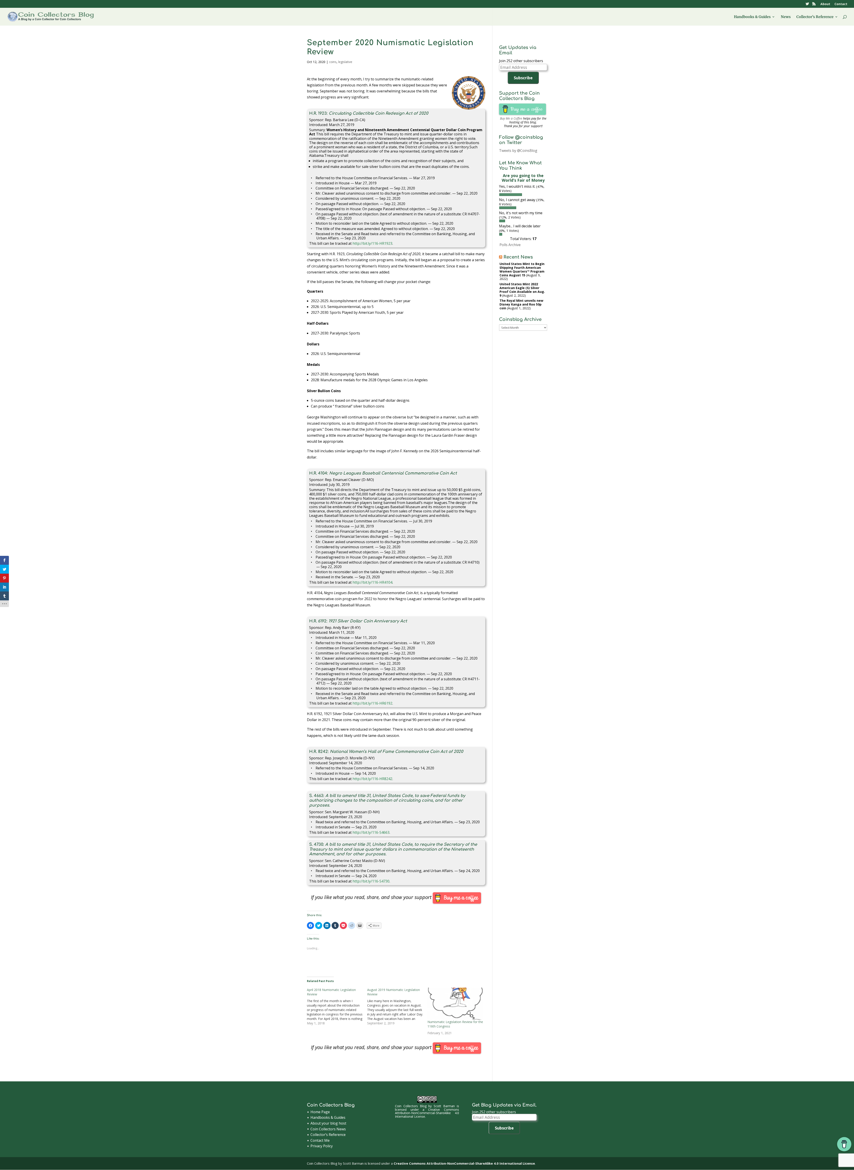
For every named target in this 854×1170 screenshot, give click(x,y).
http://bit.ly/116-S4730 (370, 881)
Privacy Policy (321, 1146)
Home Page (320, 1111)
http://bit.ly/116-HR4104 (372, 582)
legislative (345, 62)
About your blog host (328, 1123)
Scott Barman (444, 1106)
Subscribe (523, 77)
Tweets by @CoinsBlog (518, 150)
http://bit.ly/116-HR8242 (372, 778)
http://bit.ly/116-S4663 (370, 832)
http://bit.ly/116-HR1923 (372, 243)
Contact (840, 4)
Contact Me (320, 1140)
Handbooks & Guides (752, 17)
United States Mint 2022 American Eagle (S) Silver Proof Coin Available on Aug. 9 (522, 289)
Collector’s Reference (815, 17)
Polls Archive (510, 244)
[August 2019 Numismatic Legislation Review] (397, 1006)
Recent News (518, 257)
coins (332, 62)
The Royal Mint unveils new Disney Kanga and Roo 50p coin (521, 304)
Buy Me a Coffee (511, 118)
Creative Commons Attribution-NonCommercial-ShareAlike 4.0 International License (427, 1113)
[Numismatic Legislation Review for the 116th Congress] (455, 1004)
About (825, 4)
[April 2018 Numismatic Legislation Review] (337, 1006)
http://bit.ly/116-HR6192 (372, 703)
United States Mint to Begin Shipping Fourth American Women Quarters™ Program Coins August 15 (522, 269)
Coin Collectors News (328, 1129)
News (786, 17)
